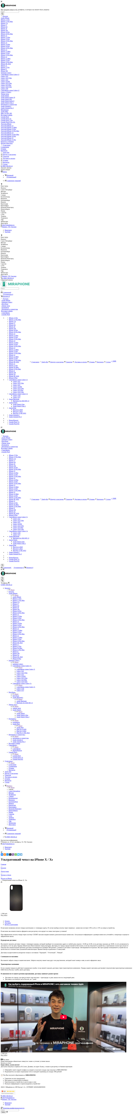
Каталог (11, 591)
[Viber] (13, 854)
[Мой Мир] (7, 854)
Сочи (10, 816)
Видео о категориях (11, 924)
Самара (11, 796)
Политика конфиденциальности (13, 1108)
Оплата (7, 921)
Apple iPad (19, 727)
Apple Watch (20, 713)
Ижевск (11, 803)
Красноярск (12, 807)
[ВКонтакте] (2, 854)
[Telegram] (21, 854)
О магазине (12, 764)
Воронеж (12, 800)
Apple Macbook (21, 701)
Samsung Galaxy (18, 664)
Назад (13, 590)
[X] (10, 854)
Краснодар (12, 805)
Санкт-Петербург (14, 791)
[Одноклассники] (5, 854)
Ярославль (12, 824)
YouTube (7, 232)
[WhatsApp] (16, 854)
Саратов (11, 814)
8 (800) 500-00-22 (7, 166)
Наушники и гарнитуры (21, 738)
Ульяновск (12, 819)
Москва (11, 793)
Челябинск (12, 794)
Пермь (11, 812)
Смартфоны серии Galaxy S (25, 669)
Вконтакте (8, 230)
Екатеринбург (13, 802)
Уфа (10, 821)
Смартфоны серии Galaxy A (25, 687)
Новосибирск (13, 810)
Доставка (8, 923)
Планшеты (16, 722)
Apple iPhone (17, 597)
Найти (3, 1112)
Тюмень (11, 817)
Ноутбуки (16, 696)
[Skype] (18, 854)
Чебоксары (12, 823)
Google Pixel (17, 756)
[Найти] (2, 14)
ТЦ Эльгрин (9, 227)
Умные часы (17, 708)
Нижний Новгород (15, 809)
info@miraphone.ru (8, 225)
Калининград (13, 798)
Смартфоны (17, 749)
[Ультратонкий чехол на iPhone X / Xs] (15, 912)
